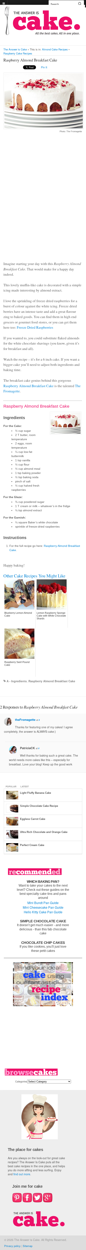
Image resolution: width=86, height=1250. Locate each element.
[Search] (80, 3)
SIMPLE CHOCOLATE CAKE (43, 921)
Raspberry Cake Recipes (17, 53)
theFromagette (25, 719)
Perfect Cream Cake (32, 845)
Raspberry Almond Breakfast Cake (28, 385)
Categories (21, 1081)
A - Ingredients (17, 681)
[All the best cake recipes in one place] (42, 33)
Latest (24, 786)
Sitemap (27, 1246)
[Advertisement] (43, 199)
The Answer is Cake (15, 49)
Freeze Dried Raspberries (35, 327)
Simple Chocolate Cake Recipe (39, 805)
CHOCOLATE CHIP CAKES (43, 942)
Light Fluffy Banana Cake (35, 792)
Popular (11, 786)
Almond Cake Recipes (55, 49)
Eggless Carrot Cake (32, 818)
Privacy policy (12, 1246)
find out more (21, 1174)
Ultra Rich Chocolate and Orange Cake (43, 832)
